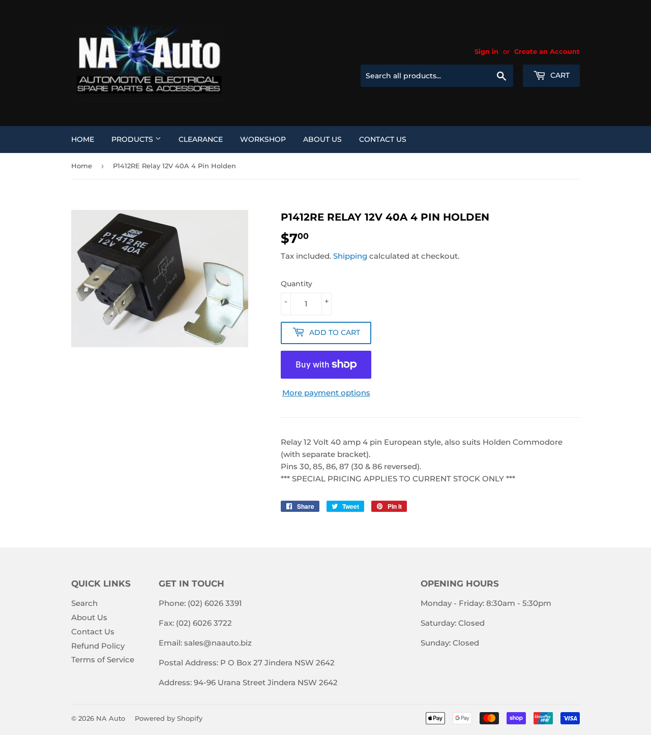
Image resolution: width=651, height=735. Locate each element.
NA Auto (110, 718)
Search (84, 603)
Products (133, 139)
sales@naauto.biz (218, 643)
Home (82, 139)
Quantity (296, 283)
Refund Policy (98, 646)
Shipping (350, 256)
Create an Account (547, 51)
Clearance (201, 139)
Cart (559, 75)
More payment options (326, 392)
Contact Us (382, 139)
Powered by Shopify (168, 718)
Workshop (263, 139)
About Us (322, 139)
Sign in (486, 51)
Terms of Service (102, 659)
